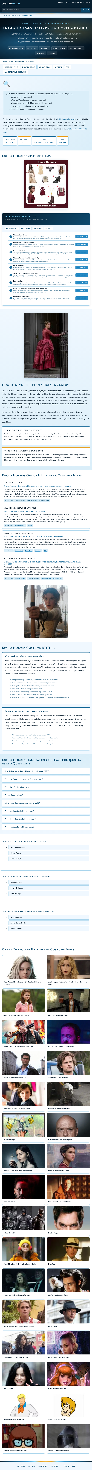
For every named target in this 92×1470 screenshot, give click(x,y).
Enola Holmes (19, 61)
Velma (45, 551)
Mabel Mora (28, 551)
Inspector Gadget (20, 578)
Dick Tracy (38, 551)
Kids (74, 2)
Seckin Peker (28, 15)
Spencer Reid (19, 551)
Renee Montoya (46, 578)
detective (31, 48)
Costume (11, 3)
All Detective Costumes (16, 72)
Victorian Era (76, 48)
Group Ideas (44, 67)
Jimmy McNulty (57, 578)
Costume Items (11, 67)
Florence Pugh (16, 859)
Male (68, 2)
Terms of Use (69, 1466)
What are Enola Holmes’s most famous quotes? (46, 779)
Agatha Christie (16, 917)
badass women (16, 48)
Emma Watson (16, 853)
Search (86, 9)
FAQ (67, 67)
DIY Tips (58, 67)
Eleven (30, 525)
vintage (40, 53)
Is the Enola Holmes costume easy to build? (46, 802)
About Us (21, 1466)
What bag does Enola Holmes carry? (46, 826)
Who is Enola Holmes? (46, 794)
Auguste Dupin (16, 894)
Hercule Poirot (16, 882)
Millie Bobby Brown (65, 119)
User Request (59, 48)
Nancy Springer (16, 928)
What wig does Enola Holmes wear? (46, 810)
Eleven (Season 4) (20, 525)
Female (61, 2)
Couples (80, 2)
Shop (88, 2)
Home (5, 61)
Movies (11, 61)
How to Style (28, 67)
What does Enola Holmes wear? (46, 787)
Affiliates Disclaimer (38, 1466)
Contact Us (55, 1466)
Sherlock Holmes (17, 888)
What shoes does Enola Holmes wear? (46, 818)
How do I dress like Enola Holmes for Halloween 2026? (46, 771)
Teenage (45, 48)
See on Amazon (82, 236)
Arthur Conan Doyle (18, 923)
